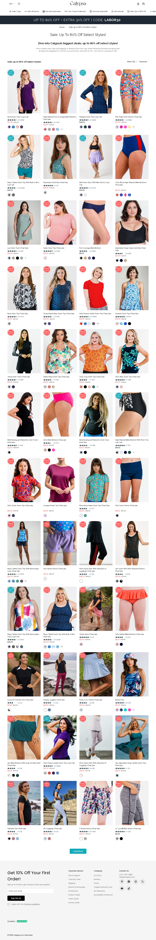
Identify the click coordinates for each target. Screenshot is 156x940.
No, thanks (78, 479)
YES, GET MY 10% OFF (78, 473)
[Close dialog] (109, 431)
